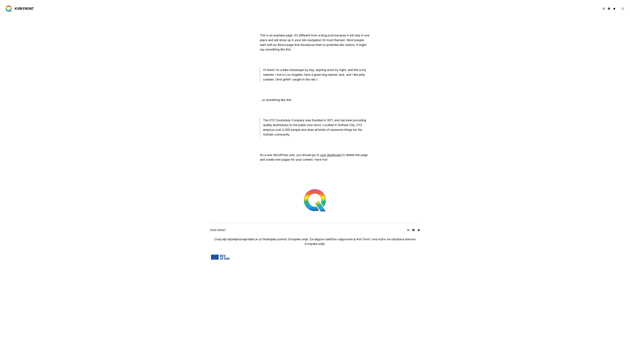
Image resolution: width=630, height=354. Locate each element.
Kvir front (24, 9)
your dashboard (331, 155)
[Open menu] (623, 9)
